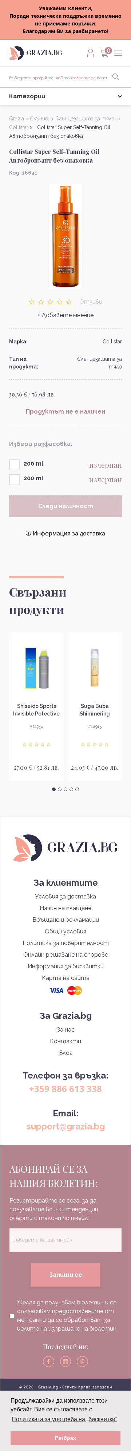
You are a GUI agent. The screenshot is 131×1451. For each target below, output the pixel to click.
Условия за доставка (65, 896)
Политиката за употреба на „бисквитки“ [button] (64, 1419)
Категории (27, 96)
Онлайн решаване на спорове (65, 954)
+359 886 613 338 (65, 1089)
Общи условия (65, 931)
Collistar (112, 341)
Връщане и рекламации (65, 919)
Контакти (65, 1041)
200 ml (33, 463)
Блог (65, 1052)
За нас (66, 1029)
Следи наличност (65, 506)
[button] (54, 789)
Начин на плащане (65, 908)
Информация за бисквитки (66, 966)
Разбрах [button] (65, 1438)
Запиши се (65, 1274)
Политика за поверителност (66, 943)
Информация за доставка (69, 533)
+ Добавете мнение (65, 315)
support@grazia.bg (66, 1126)
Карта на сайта (66, 977)
